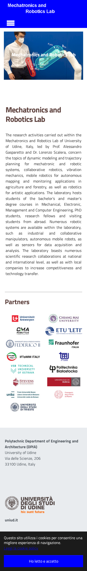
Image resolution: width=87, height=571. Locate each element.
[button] (10, 56)
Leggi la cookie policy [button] (21, 548)
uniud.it (11, 520)
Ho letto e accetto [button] (43, 561)
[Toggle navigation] (10, 22)
